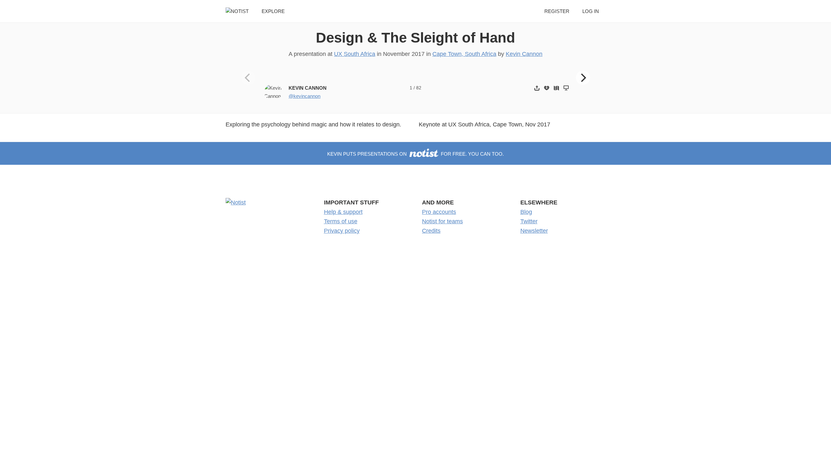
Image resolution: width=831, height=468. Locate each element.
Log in (590, 11)
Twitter (529, 221)
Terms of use (340, 221)
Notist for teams (442, 221)
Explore (273, 11)
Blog (526, 212)
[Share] (537, 88)
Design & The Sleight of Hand (415, 38)
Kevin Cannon (524, 54)
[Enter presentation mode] (566, 88)
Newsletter (534, 231)
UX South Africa (354, 54)
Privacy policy (342, 231)
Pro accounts (439, 212)
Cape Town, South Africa (464, 54)
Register (556, 11)
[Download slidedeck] (547, 88)
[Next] (583, 78)
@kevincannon (304, 96)
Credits (431, 231)
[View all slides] (556, 88)
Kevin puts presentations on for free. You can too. (415, 154)
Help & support (343, 212)
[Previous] (248, 78)
